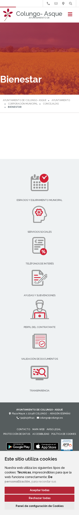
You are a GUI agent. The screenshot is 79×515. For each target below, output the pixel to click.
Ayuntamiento (61, 100)
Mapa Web (38, 429)
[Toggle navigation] (70, 15)
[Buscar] (70, 3)
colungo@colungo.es (51, 417)
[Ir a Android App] (18, 446)
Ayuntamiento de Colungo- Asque (24, 100)
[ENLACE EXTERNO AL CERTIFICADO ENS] (67, 446)
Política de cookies (63, 434)
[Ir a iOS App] (46, 446)
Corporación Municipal (23, 103)
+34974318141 (27, 417)
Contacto (23, 429)
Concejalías (51, 103)
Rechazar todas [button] (39, 498)
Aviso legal (54, 429)
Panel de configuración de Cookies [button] (39, 505)
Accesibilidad (40, 434)
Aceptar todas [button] (39, 490)
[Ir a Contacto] (56, 3)
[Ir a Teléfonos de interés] (48, 3)
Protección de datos (16, 434)
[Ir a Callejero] (63, 3)
